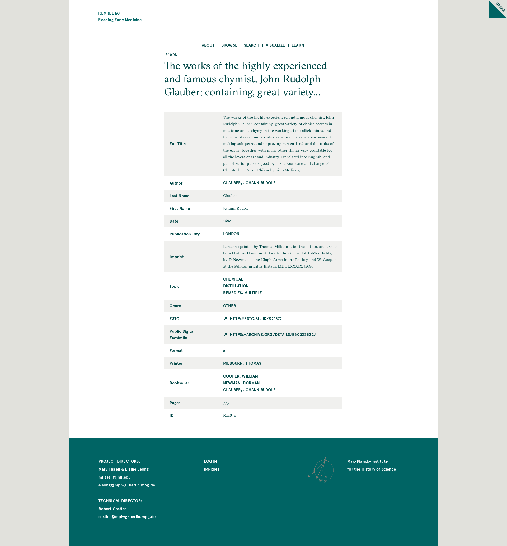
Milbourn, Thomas (242, 363)
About (208, 45)
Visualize (275, 45)
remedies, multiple (242, 292)
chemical (233, 279)
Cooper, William (240, 376)
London (231, 233)
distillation (236, 285)
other (229, 305)
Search (251, 45)
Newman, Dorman (241, 382)
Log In (210, 461)
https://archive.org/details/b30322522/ (273, 334)
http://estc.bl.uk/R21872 (256, 318)
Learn (298, 45)
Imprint (211, 469)
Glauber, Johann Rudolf (249, 182)
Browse (229, 45)
